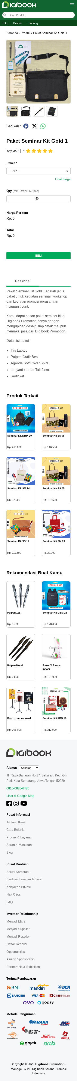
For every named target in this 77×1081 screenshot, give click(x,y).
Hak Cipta (13, 894)
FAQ (9, 902)
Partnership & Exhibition (23, 967)
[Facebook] (9, 805)
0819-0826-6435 (17, 788)
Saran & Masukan (19, 845)
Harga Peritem (17, 212)
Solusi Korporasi (17, 872)
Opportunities (15, 951)
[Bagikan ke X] (34, 128)
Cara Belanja (15, 829)
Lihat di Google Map (20, 796)
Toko (5, 23)
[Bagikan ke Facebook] (25, 128)
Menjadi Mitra (15, 921)
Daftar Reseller (16, 944)
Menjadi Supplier (18, 929)
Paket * (11, 163)
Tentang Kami (15, 822)
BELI (38, 255)
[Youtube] (24, 805)
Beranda (12, 32)
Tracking (32, 23)
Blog (9, 852)
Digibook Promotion (50, 1064)
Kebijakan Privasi (18, 887)
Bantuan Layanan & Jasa (23, 879)
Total (10, 230)
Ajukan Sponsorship (20, 959)
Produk (17, 23)
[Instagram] (16, 805)
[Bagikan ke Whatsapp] (43, 128)
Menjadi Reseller (18, 936)
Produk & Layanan (19, 837)
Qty (22, 191)
